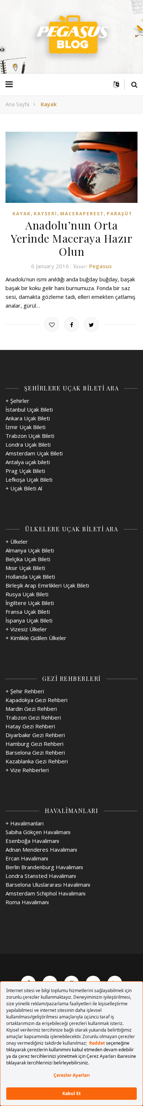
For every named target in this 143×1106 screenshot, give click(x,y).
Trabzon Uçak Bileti (30, 435)
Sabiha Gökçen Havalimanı (38, 832)
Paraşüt (119, 214)
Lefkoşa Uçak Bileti (29, 479)
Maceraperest (82, 214)
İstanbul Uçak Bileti (29, 409)
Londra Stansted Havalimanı (41, 875)
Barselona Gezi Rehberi (35, 752)
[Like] (51, 324)
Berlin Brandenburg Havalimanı (44, 867)
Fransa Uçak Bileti (28, 611)
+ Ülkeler (17, 541)
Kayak (21, 214)
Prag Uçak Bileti (25, 470)
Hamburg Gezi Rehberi (34, 743)
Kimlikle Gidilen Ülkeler (38, 637)
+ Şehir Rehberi (25, 691)
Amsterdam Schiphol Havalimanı (45, 893)
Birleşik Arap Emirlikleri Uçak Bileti (47, 585)
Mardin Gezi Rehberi (31, 708)
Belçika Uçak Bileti (28, 559)
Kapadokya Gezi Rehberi (36, 700)
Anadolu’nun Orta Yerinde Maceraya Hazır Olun (71, 238)
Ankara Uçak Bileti (28, 418)
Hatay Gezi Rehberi (30, 726)
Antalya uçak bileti (28, 462)
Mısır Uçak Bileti (25, 567)
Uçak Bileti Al (26, 488)
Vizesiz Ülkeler (28, 629)
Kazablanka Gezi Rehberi (37, 761)
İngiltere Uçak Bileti (30, 602)
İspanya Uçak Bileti (29, 620)
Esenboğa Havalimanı (32, 840)
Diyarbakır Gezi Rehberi (35, 735)
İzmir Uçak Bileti (25, 427)
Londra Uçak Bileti (28, 444)
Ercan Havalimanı (27, 858)
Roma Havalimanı (27, 902)
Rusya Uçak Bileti (27, 594)
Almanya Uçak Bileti (30, 550)
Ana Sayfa (17, 104)
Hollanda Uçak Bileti (30, 576)
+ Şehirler (17, 400)
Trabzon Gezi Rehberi (33, 717)
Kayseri (45, 214)
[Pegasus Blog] (71, 37)
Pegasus (100, 266)
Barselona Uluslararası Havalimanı (48, 884)
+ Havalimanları (25, 823)
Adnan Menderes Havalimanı (41, 849)
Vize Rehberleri (29, 770)
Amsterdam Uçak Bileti (34, 453)
